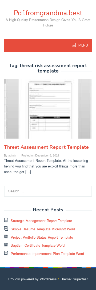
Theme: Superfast (74, 278)
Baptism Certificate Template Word (38, 245)
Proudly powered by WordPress (32, 278)
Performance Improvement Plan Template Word (47, 253)
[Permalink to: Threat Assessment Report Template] (48, 110)
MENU (83, 45)
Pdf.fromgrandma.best (48, 13)
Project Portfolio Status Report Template (42, 237)
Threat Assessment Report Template (46, 147)
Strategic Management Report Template (41, 220)
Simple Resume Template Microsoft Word (43, 228)
